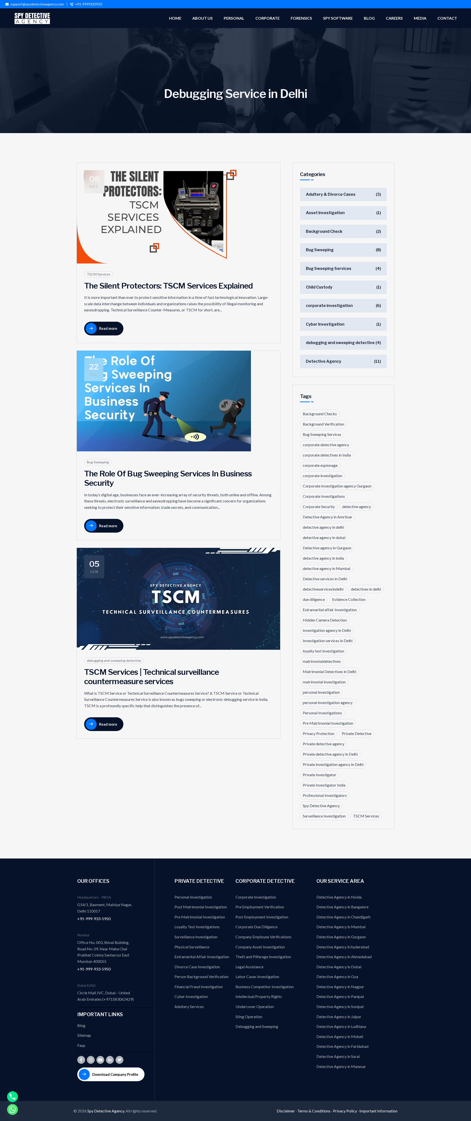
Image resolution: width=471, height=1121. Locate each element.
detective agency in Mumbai (326, 568)
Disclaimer (286, 1110)
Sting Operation (249, 1016)
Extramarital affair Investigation (330, 609)
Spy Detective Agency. (106, 1110)
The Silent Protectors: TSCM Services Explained (168, 286)
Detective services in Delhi (325, 578)
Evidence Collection (349, 599)
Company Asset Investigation (260, 946)
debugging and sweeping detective (114, 660)
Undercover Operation (255, 1006)
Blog (81, 1025)
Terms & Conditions (313, 1110)
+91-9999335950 (88, 4)
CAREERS (394, 18)
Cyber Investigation (325, 324)
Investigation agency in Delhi (327, 630)
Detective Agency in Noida (339, 897)
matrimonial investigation (324, 681)
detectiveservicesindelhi (323, 589)
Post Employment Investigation (262, 916)
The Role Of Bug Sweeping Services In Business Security (168, 478)
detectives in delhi (366, 589)
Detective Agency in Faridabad (342, 1046)
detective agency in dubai (324, 537)
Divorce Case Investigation (197, 966)
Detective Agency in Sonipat (340, 1006)
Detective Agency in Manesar (341, 1066)
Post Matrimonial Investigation (200, 906)
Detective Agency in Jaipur (338, 1016)
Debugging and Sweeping (257, 1026)
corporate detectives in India (327, 455)
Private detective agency (323, 743)
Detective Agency (323, 361)
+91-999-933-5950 (94, 918)
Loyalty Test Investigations (197, 926)
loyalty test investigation (323, 651)
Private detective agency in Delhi (330, 754)
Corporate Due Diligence (256, 926)
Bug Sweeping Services (328, 268)
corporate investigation (329, 305)
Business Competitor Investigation (265, 986)
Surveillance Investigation (324, 816)
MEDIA (420, 18)
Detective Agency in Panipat (340, 996)
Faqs (81, 1045)
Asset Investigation (325, 212)
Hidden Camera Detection (325, 620)
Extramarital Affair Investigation (201, 956)
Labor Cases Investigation (257, 976)
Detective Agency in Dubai (338, 966)
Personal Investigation (193, 897)
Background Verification (323, 424)
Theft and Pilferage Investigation (263, 956)
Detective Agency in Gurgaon (341, 936)
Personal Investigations (322, 712)
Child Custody (319, 287)
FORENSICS (301, 18)
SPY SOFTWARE (338, 18)
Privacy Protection (318, 733)
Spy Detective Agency (321, 805)
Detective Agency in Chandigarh (343, 916)
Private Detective (356, 733)
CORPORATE (267, 18)
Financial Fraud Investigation (198, 986)
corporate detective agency (326, 444)
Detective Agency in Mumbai (341, 926)
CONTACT (447, 18)
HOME (175, 18)
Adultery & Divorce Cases (330, 194)
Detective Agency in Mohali (339, 1036)
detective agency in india (323, 558)
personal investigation (321, 692)
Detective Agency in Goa (337, 976)
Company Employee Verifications (263, 936)
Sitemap (84, 1035)
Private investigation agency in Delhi (333, 764)
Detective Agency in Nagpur (340, 986)
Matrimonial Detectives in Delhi (329, 671)
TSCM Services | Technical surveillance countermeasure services (151, 676)
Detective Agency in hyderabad (342, 946)
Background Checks (320, 413)
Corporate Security (319, 506)
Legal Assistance (249, 966)
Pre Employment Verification (260, 906)
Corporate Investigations (324, 496)
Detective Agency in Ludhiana (341, 1026)
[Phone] (12, 1096)
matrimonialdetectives (322, 661)
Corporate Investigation (256, 897)
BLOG (369, 18)
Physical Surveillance (191, 946)
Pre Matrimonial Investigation (328, 723)
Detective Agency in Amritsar (327, 516)
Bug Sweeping (98, 462)
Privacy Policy (345, 1110)
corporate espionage (320, 465)
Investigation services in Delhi (328, 640)
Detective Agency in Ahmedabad (344, 956)
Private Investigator (319, 774)
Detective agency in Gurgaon (327, 547)
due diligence (314, 599)
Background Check (324, 231)
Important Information (378, 1110)
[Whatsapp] (12, 1109)
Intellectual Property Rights (259, 996)
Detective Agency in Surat (338, 1056)
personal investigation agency (328, 702)
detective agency (356, 506)
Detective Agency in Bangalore (342, 906)
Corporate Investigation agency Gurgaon (337, 486)
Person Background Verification (201, 976)
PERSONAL (234, 18)
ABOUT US (202, 18)
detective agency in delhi (323, 527)
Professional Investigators (325, 795)
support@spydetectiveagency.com (37, 4)
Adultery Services (189, 1006)
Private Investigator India (324, 785)
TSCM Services (98, 274)
